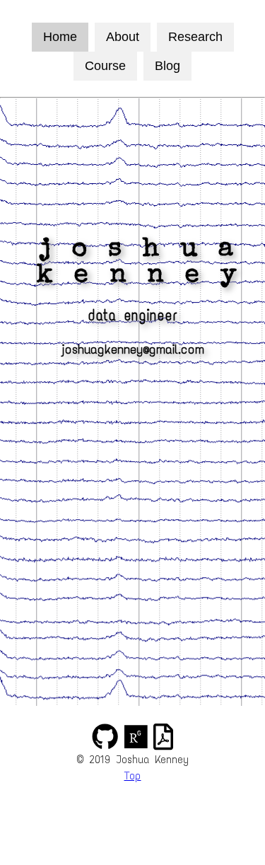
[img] (105, 737)
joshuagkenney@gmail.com (132, 349)
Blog (167, 66)
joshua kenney (132, 263)
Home (60, 37)
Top (132, 775)
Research (195, 37)
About (122, 37)
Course (105, 66)
